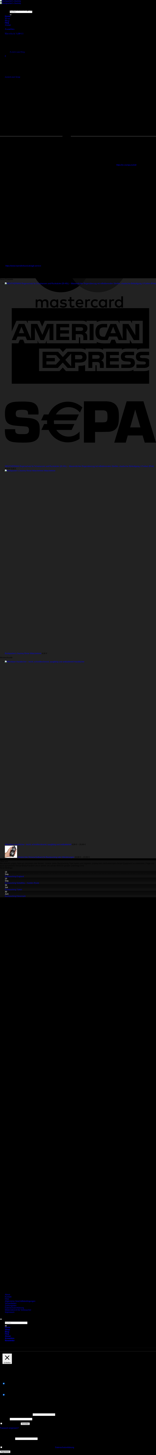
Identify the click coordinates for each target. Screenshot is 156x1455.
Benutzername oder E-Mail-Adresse (16, 1414)
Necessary (10, 1384)
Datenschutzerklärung (14, 1308)
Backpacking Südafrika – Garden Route (22, 883)
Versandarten (10, 1303)
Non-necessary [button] (9, 1392)
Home (7, 16)
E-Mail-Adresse (7, 1439)
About (7, 1295)
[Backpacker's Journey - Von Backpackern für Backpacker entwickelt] (10, 2)
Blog (7, 1332)
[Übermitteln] (6, 1325)
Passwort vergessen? (9, 1428)
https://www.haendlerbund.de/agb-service (23, 266)
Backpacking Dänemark (15, 896)
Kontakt (8, 1297)
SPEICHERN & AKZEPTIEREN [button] (16, 1401)
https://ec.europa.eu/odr (126, 165)
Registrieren (5, 1452)
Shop (7, 1330)
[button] (10, 1340)
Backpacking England (14, 876)
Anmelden (25, 1424)
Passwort (4, 1419)
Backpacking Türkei (13, 890)
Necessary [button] (7, 1381)
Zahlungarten (10, 1306)
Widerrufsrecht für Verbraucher (18, 1310)
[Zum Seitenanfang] (1, 1319)
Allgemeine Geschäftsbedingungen (20, 1301)
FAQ (7, 23)
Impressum (9, 1312)
